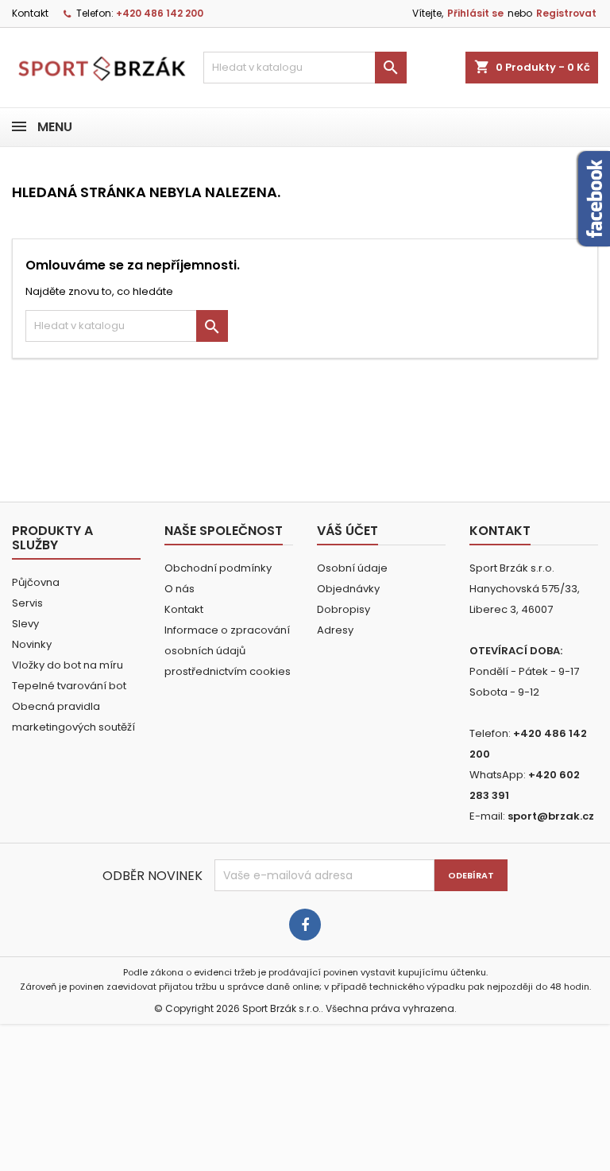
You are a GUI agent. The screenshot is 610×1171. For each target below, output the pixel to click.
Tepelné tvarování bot (69, 685)
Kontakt (30, 13)
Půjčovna (36, 582)
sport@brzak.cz (551, 816)
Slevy (25, 623)
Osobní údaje (352, 568)
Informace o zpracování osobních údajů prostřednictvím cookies (227, 650)
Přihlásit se (475, 13)
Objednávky (348, 588)
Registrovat (566, 13)
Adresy (335, 630)
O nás (179, 588)
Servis (27, 603)
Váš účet (347, 531)
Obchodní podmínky (218, 568)
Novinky (32, 644)
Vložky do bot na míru (67, 665)
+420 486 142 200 (159, 13)
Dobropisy (343, 609)
